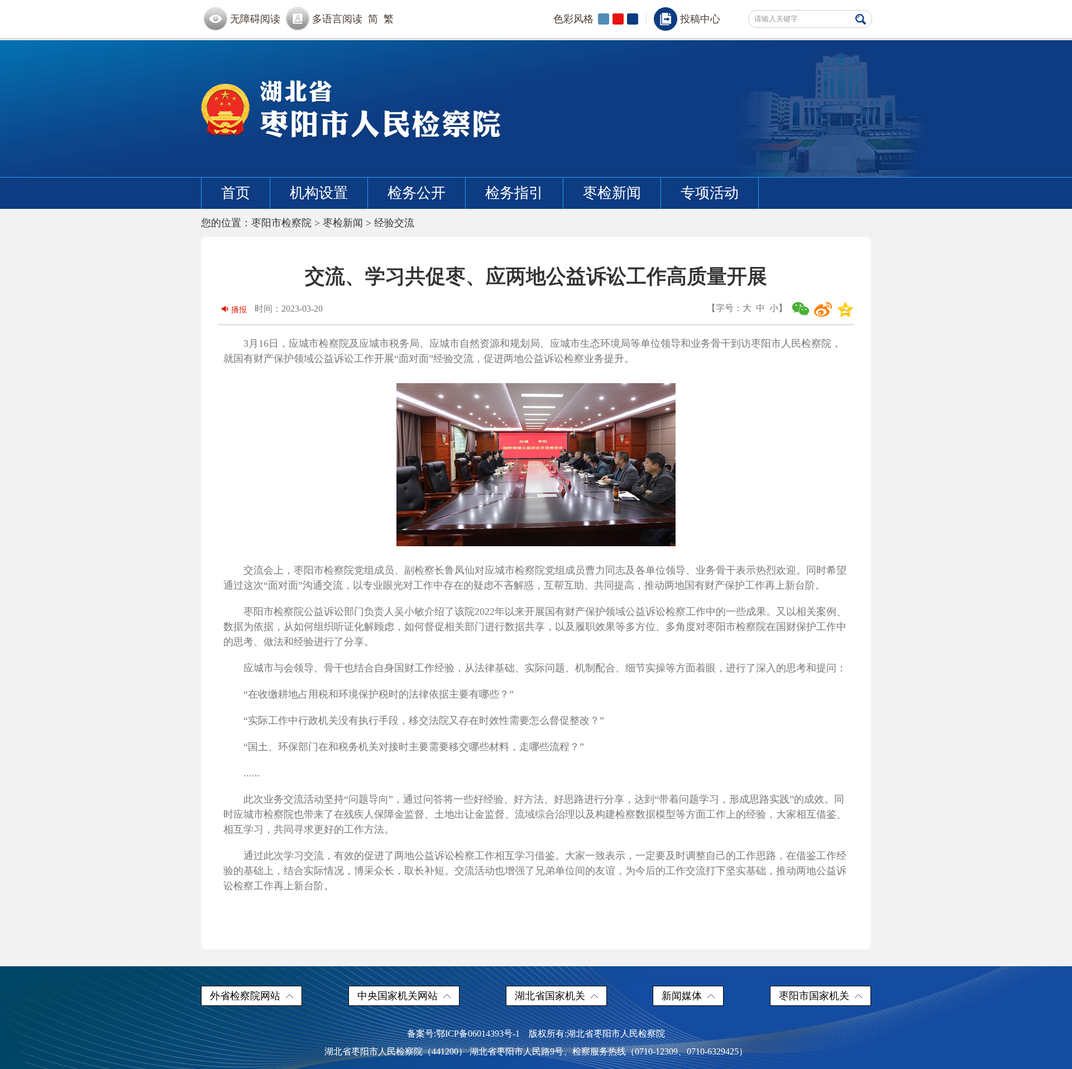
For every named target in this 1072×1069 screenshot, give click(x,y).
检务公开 (416, 193)
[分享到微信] (801, 309)
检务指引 (514, 193)
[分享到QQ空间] (845, 309)
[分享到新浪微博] (823, 309)
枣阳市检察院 (281, 222)
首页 (235, 193)
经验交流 (394, 222)
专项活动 (710, 193)
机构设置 (319, 193)
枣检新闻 (612, 193)
